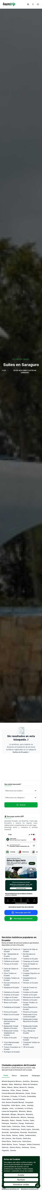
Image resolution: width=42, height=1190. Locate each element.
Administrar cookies (21, 1184)
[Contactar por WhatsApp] (37, 1185)
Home (4, 370)
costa (5, 1075)
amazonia (24, 1075)
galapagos (36, 1075)
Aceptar (21, 1175)
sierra (14, 1075)
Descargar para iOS (23, 912)
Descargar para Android (23, 918)
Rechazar (21, 1180)
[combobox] (5, 791)
